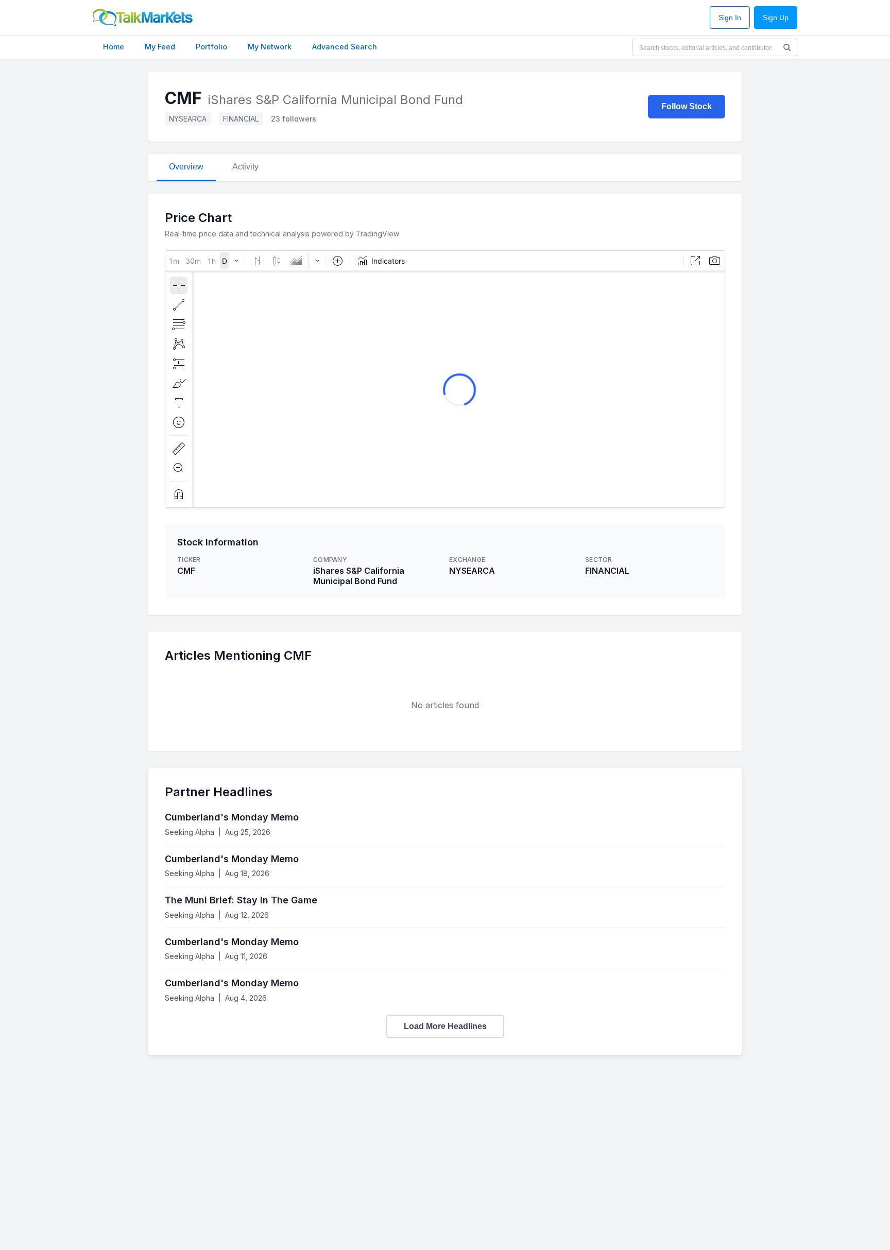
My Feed (160, 46)
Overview (186, 166)
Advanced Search (344, 46)
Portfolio (211, 46)
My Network (270, 46)
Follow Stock (686, 106)
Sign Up (776, 18)
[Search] (787, 47)
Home (113, 46)
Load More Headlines (445, 1026)
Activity (245, 166)
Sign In (729, 18)
